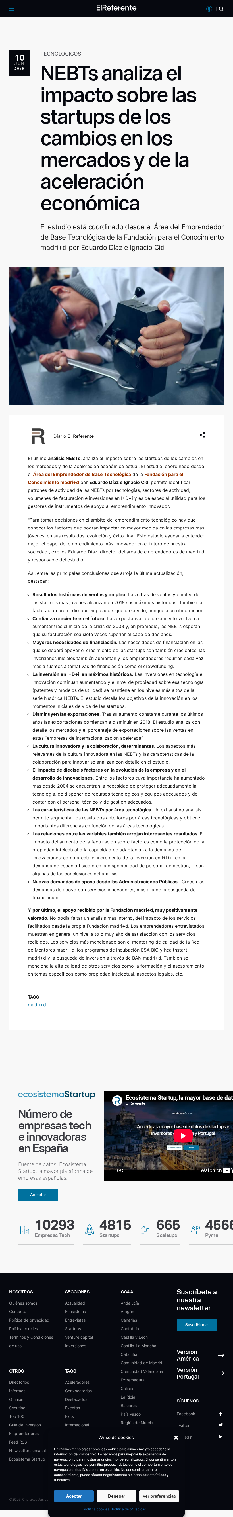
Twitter (183, 1425)
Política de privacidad (129, 1509)
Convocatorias (78, 1390)
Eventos (72, 1407)
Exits (69, 1416)
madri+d (37, 1004)
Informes (17, 1390)
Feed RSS (18, 1442)
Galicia (127, 1388)
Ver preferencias (159, 1496)
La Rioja (128, 1397)
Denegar (116, 1496)
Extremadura (133, 1379)
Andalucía (130, 1303)
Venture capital (79, 1337)
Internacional (77, 1424)
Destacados (76, 1399)
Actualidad (75, 1303)
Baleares (129, 1405)
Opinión (16, 1399)
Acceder (38, 1194)
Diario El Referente (73, 436)
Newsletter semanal (27, 1450)
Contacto (17, 1311)
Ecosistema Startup (27, 1459)
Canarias (129, 1320)
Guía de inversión (25, 1424)
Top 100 (16, 1416)
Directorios (19, 1382)
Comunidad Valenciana (142, 1371)
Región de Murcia (137, 1422)
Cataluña (129, 1354)
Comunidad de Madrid (141, 1362)
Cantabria (130, 1328)
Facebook (186, 1413)
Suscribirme (196, 1324)
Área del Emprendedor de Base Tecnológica (82, 474)
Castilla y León (134, 1337)
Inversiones (75, 1345)
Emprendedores (24, 1433)
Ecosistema (75, 1311)
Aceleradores (77, 1382)
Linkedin (184, 1437)
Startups (73, 1328)
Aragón (127, 1311)
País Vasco (131, 1414)
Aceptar (74, 1496)
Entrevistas (75, 1320)
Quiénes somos (23, 1303)
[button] (176, 1437)
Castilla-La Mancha (138, 1345)
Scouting (17, 1407)
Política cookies (96, 1509)
